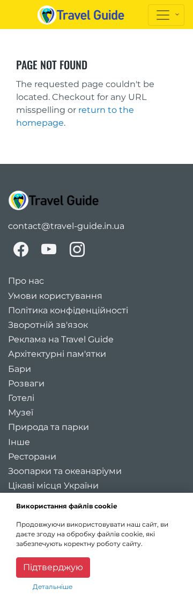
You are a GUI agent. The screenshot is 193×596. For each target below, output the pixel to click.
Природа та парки (48, 427)
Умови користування (55, 296)
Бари (19, 369)
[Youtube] (49, 249)
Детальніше (52, 587)
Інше (19, 442)
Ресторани (32, 456)
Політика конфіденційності (68, 310)
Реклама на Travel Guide (61, 339)
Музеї (20, 412)
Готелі (21, 398)
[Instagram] (77, 249)
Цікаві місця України (53, 485)
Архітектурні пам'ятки (57, 354)
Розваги (26, 383)
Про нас (26, 281)
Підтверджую (53, 567)
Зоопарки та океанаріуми (65, 471)
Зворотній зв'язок (48, 325)
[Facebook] (20, 249)
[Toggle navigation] (166, 15)
